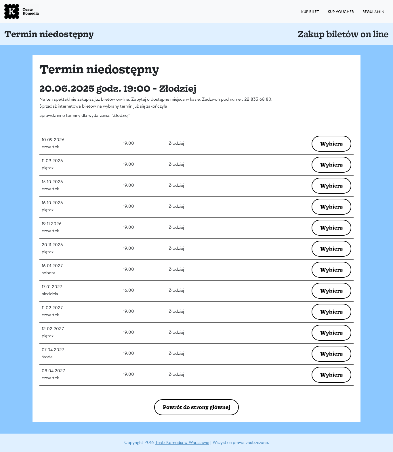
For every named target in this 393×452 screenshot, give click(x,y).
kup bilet (310, 11)
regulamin (373, 11)
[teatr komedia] (34, 11)
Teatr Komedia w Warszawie (182, 442)
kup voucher (341, 11)
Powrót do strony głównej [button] (196, 407)
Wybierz (331, 143)
